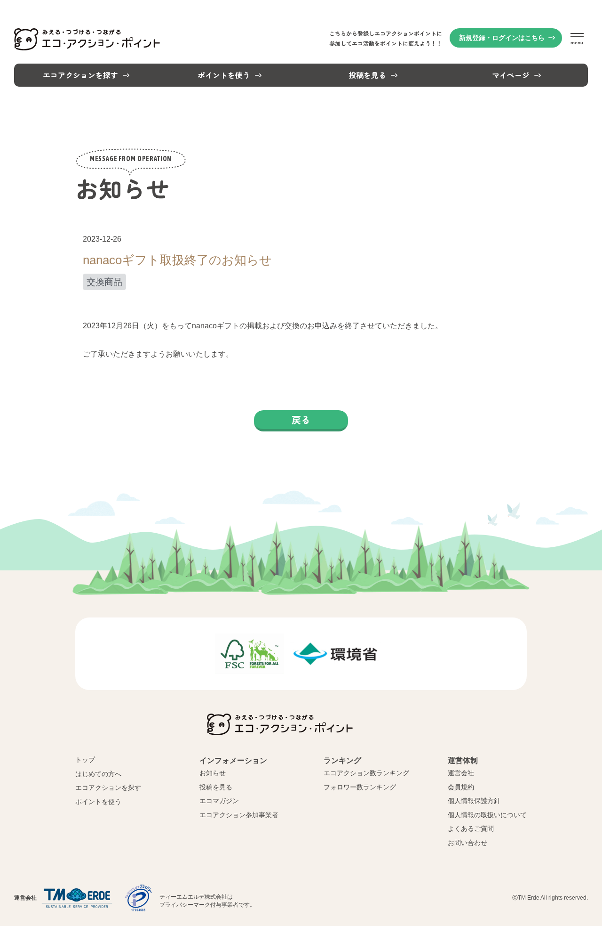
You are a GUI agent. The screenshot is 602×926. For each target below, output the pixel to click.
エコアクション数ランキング (366, 773)
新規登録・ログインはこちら (502, 37)
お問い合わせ (467, 842)
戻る (301, 419)
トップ (85, 760)
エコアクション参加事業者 (238, 815)
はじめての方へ (98, 774)
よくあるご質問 (471, 828)
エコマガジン (219, 800)
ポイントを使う (98, 801)
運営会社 (461, 773)
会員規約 (461, 787)
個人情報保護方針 (474, 800)
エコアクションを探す (108, 787)
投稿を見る (215, 787)
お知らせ (212, 773)
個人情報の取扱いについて (487, 815)
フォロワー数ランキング (360, 787)
